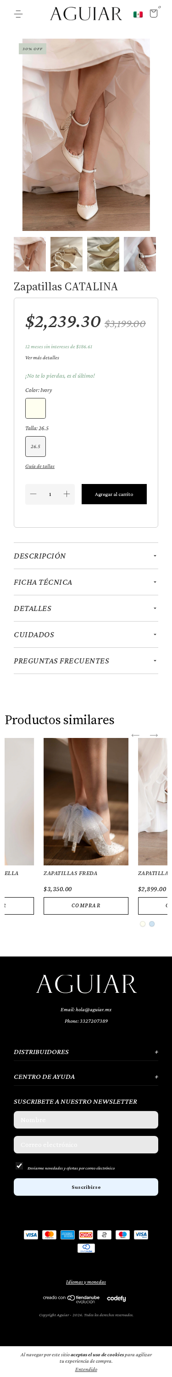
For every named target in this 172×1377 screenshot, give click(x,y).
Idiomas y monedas (86, 1282)
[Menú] (20, 14)
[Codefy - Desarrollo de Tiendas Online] (116, 1298)
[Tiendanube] (71, 1301)
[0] (152, 15)
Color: (38, 389)
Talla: (37, 428)
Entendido (86, 1369)
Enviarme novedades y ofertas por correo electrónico (71, 1167)
